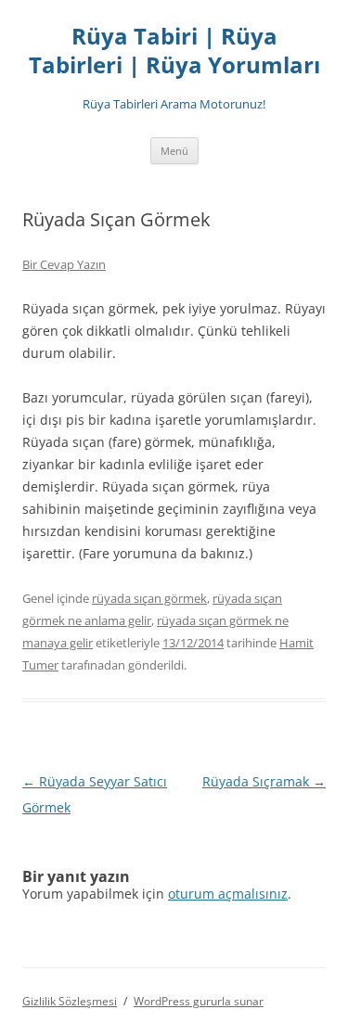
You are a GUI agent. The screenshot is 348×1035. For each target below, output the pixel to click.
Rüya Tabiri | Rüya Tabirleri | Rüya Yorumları (174, 51)
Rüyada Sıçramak (264, 781)
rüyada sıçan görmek (149, 598)
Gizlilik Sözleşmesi (69, 1001)
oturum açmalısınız (228, 893)
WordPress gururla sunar (199, 1001)
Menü (174, 151)
